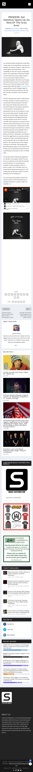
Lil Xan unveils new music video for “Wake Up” (15, 373)
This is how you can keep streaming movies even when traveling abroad (18, 611)
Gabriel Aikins (15, 28)
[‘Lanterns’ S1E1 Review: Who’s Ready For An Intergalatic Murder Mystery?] (5, 592)
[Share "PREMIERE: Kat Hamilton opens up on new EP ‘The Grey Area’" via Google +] (11, 294)
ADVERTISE (15, 768)
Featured (12, 30)
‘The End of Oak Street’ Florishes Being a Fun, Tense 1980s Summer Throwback (18, 602)
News (17, 30)
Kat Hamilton (24, 86)
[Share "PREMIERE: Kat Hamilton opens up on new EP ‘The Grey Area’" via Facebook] (5, 294)
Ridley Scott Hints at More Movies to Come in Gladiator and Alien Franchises (19, 573)
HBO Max (18, 595)
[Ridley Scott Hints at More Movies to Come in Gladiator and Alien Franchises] (5, 573)
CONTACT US (25, 768)
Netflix (21, 586)
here (10, 184)
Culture (17, 577)
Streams (22, 30)
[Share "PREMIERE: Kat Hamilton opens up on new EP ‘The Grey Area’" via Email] (14, 297)
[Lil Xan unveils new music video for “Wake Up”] (16, 362)
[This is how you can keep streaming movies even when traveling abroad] (5, 612)
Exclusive (7, 30)
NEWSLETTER (7, 768)
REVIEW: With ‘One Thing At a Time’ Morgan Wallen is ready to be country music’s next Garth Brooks (16, 646)
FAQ (20, 768)
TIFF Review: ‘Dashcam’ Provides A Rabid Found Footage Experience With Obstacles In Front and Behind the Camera (16, 670)
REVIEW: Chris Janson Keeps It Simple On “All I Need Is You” (16, 654)
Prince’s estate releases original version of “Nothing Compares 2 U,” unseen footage (15, 396)
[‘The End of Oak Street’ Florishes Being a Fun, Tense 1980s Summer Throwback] (5, 601)
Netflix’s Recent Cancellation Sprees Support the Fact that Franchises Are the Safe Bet (18, 582)
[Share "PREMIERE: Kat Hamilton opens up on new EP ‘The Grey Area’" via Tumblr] (14, 294)
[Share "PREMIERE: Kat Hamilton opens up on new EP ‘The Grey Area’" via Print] (18, 297)
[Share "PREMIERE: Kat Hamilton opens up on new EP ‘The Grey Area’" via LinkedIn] (21, 294)
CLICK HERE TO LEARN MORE (13, 497)
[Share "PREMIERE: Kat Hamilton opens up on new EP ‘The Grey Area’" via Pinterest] (18, 294)
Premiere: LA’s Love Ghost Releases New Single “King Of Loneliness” (14, 450)
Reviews (23, 595)
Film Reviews (24, 605)
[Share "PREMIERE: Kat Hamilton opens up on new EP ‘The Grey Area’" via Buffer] (24, 294)
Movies (21, 577)
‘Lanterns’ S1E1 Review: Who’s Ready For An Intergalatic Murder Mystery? (19, 592)
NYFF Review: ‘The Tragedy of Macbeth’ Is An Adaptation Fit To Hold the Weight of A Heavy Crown (16, 662)
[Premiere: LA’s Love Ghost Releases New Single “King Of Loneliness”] (16, 439)
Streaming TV (23, 614)
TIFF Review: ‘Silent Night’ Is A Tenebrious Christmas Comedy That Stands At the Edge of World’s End (16, 679)
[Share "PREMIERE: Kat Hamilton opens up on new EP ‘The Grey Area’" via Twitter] (8, 294)
